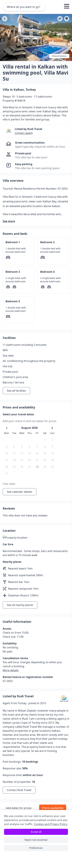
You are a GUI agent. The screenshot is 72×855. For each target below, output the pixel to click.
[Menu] (66, 6)
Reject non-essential (36, 839)
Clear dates (9, 483)
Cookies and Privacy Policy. (51, 824)
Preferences (36, 847)
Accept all (36, 831)
